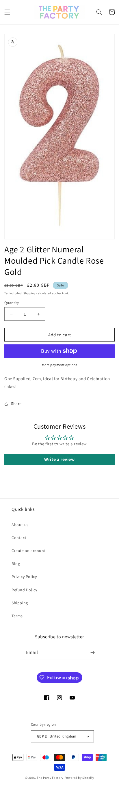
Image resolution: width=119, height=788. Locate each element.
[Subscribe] (92, 652)
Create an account (29, 550)
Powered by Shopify (79, 778)
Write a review (59, 459)
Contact (19, 537)
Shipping (29, 293)
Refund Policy (24, 589)
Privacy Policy (24, 576)
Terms (17, 615)
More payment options (59, 365)
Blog (16, 563)
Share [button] (16, 403)
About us (20, 524)
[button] (7, 12)
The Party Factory (50, 778)
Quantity (11, 302)
